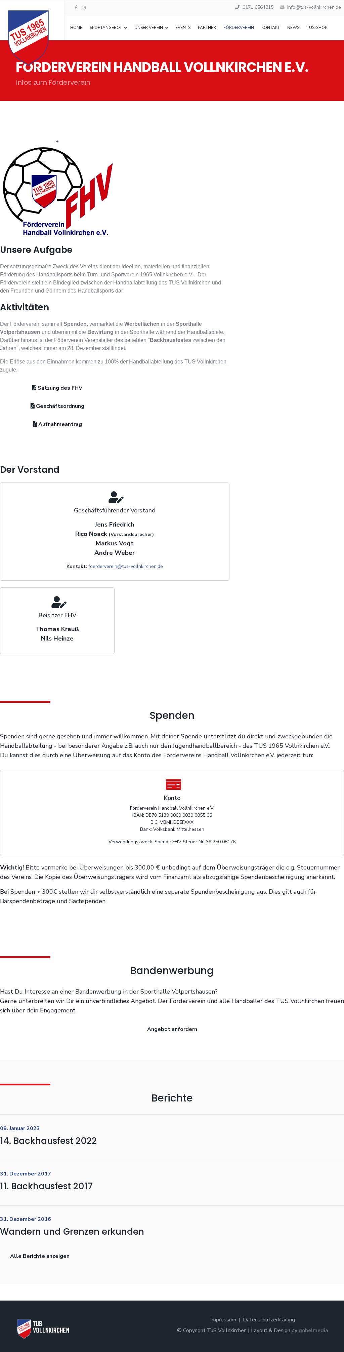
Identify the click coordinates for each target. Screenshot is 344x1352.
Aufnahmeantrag (59, 424)
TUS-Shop (317, 27)
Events (182, 27)
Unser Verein (148, 27)
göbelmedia (313, 1330)
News (293, 27)
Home (76, 27)
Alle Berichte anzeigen (40, 1256)
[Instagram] (84, 7)
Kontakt (270, 27)
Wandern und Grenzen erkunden (72, 1232)
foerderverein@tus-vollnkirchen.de (125, 566)
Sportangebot (106, 27)
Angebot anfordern (172, 1029)
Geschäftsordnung (59, 406)
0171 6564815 (258, 7)
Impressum (223, 1319)
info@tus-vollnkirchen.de (314, 7)
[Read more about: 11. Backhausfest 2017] (332, 1184)
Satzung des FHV (59, 388)
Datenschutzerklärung (269, 1319)
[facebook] (76, 7)
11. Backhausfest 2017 (46, 1186)
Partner (207, 27)
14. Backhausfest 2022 (48, 1141)
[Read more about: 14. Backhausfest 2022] (332, 1138)
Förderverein (238, 27)
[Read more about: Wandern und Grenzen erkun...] (332, 1229)
